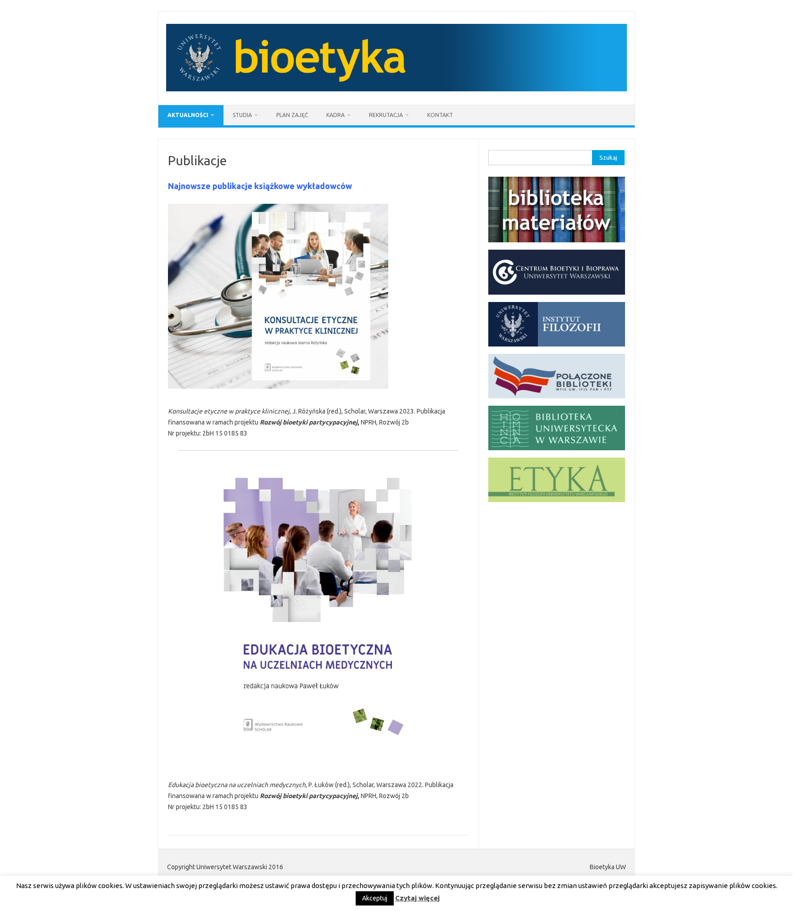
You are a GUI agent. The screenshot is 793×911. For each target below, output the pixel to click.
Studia (242, 115)
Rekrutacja (386, 115)
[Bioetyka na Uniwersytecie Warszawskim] (396, 89)
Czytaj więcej (417, 897)
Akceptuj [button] (374, 898)
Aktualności (188, 115)
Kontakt (440, 115)
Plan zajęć (292, 115)
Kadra (335, 115)
